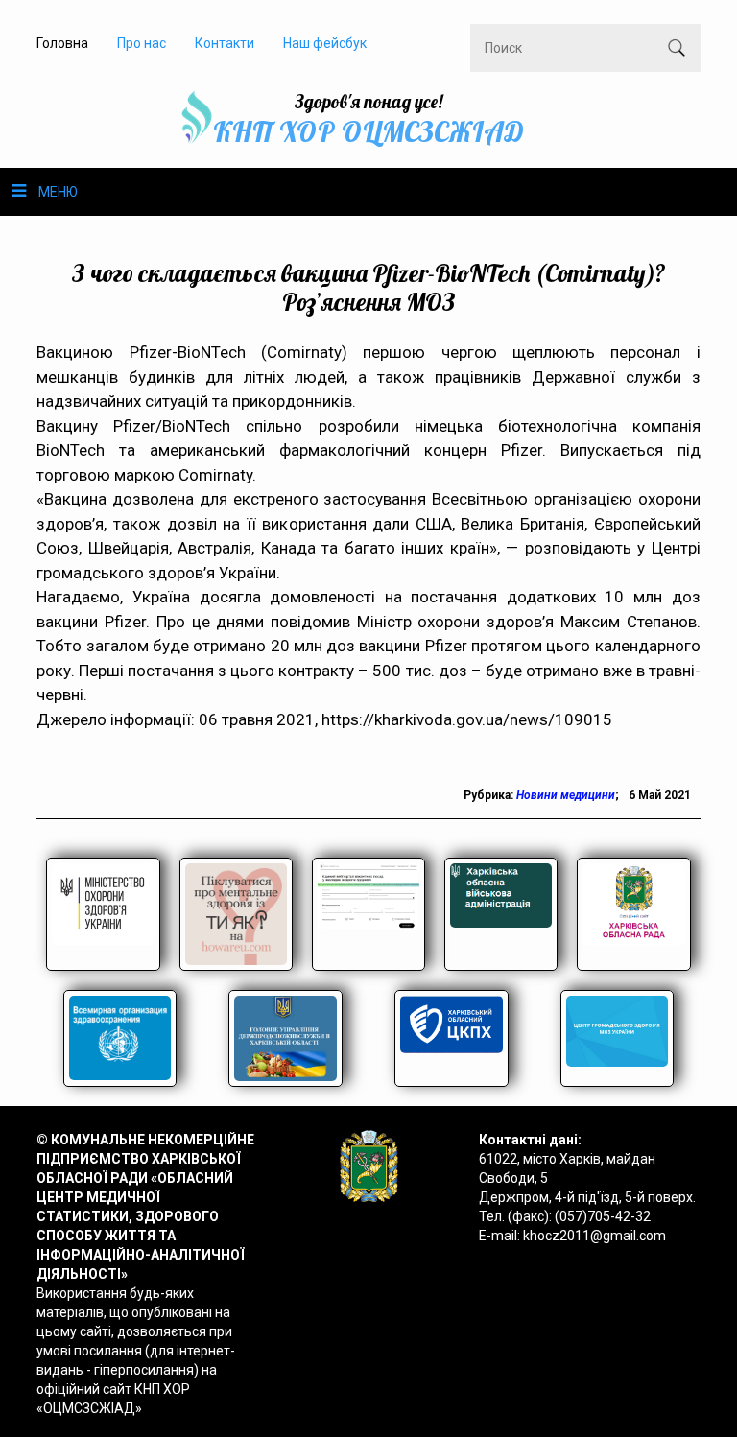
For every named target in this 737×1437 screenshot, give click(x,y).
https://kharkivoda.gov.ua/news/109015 (466, 719)
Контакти (224, 43)
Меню (58, 192)
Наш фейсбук (325, 43)
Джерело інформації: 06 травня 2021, (178, 719)
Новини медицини (565, 795)
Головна (62, 43)
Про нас (141, 43)
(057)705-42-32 (603, 1216)
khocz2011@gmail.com (594, 1235)
